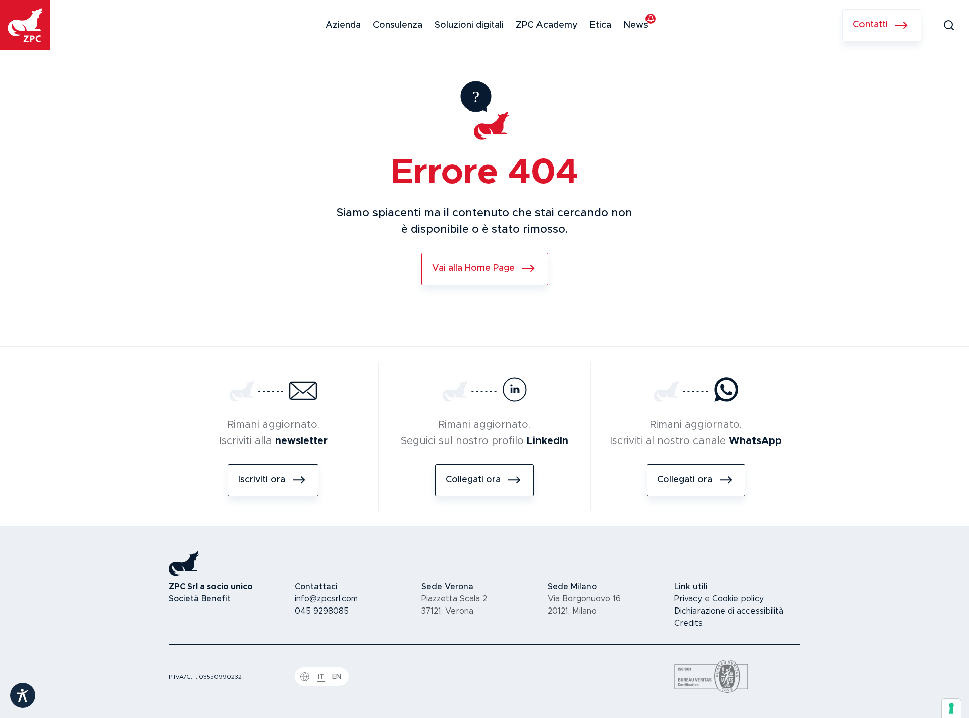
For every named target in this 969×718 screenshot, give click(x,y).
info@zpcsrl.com (326, 599)
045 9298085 (322, 611)
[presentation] (951, 708)
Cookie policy (738, 599)
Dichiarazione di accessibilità (728, 611)
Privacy (688, 599)
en (336, 676)
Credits (688, 623)
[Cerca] (949, 25)
